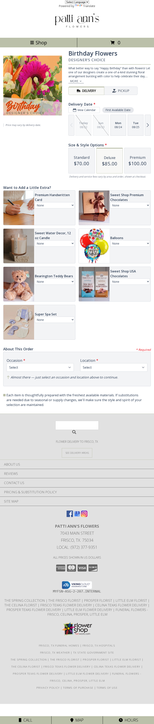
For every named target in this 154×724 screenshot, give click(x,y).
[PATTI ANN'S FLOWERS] (77, 32)
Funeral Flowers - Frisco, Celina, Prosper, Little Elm (97, 612)
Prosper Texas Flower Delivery (34, 609)
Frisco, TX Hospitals (99, 645)
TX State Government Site (93, 652)
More (74, 81)
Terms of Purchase (78, 687)
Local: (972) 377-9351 (77, 547)
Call (26, 720)
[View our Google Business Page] (77, 515)
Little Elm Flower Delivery (88, 609)
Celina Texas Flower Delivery (121, 605)
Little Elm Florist (132, 600)
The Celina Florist (21, 605)
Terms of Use (107, 687)
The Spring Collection (25, 600)
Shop (41, 42)
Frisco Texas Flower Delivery (66, 605)
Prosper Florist (98, 600)
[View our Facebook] (70, 515)
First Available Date (118, 110)
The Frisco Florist (64, 600)
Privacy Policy (48, 687)
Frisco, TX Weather (55, 652)
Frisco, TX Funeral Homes (59, 645)
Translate (89, 6)
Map (78, 720)
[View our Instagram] (84, 515)
